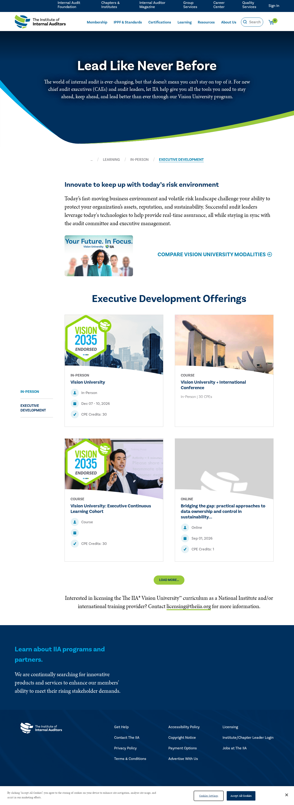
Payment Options (182, 748)
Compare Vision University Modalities (212, 254)
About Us (228, 22)
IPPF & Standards (128, 22)
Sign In (274, 5)
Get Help (121, 727)
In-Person (29, 391)
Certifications (159, 22)
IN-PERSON (139, 159)
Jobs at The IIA (235, 748)
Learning (185, 22)
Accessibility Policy (184, 727)
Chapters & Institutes (110, 5)
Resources (206, 22)
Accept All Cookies (241, 796)
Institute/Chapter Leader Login (248, 737)
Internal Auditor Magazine (152, 5)
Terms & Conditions (130, 758)
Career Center (219, 5)
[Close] (287, 795)
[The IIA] (40, 23)
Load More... (169, 580)
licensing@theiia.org (189, 606)
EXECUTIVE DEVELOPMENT (181, 159)
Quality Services (249, 5)
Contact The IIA (126, 737)
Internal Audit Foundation (69, 5)
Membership (97, 22)
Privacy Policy (125, 748)
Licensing (230, 727)
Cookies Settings (208, 796)
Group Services (190, 5)
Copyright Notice (182, 737)
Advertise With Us (183, 758)
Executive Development (33, 408)
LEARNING (111, 159)
